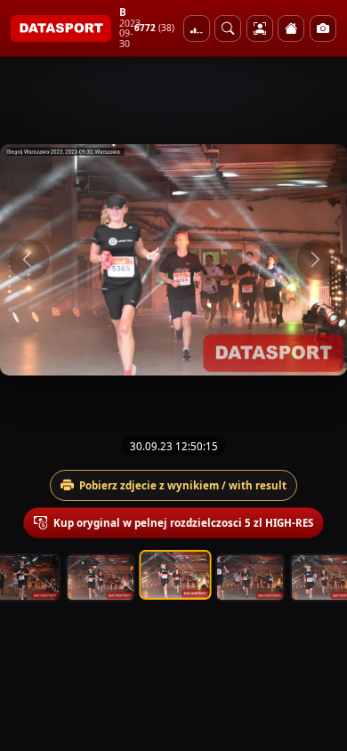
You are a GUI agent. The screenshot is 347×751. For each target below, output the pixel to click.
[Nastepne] (317, 259)
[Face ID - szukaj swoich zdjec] (227, 28)
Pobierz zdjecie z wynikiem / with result (182, 485)
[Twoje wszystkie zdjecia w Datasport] (259, 28)
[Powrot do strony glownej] (291, 28)
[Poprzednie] (29, 259)
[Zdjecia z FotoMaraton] (323, 28)
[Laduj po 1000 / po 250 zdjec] (196, 28)
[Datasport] (61, 28)
